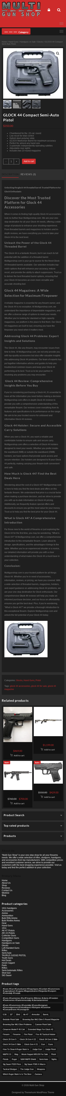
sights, (54, 1059)
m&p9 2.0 (7, 1054)
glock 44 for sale (39, 686)
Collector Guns (9, 935)
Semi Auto (6, 953)
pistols (5, 1059)
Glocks (40, 42)
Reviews (6, 888)
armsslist (36, 1014)
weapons (41, 1069)
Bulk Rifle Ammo (9, 918)
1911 (4, 928)
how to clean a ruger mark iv (16, 1049)
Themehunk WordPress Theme (39, 1092)
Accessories (7, 910)
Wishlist (5, 893)
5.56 (5, 1014)
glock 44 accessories (20, 686)
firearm (6, 1034)
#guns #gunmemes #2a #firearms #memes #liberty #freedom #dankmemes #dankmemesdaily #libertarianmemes (30, 999)
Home (4, 42)
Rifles (4, 950)
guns (50, 1044)
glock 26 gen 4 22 (28, 1039)
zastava (38, 1074)
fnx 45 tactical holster (45, 1034)
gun (43, 1044)
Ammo (5, 913)
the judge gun (27, 1069)
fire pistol (28, 1034)
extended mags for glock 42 (40, 1029)
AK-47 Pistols (8, 930)
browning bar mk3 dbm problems (17, 1024)
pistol (53, 1054)
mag (16, 1054)
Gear (4, 923)
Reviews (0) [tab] (28, 174)
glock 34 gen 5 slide (12, 1044)
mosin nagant (8, 963)
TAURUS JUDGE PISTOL (14, 955)
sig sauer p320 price (12, 1064)
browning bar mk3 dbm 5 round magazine (41, 1019)
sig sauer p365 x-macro (34, 1064)
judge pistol (50, 1049)
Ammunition (7, 915)
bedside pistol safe (11, 1019)
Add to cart (29, 161)
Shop (4, 885)
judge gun (37, 1049)
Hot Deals (6, 960)
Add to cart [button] (19, 755)
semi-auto (43, 1059)
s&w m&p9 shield (28, 1059)
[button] (58, 53)
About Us (6, 883)
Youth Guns (7, 958)
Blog (4, 895)
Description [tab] (10, 174)
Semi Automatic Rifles (12, 970)
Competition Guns (10, 938)
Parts (4, 965)
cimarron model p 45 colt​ (14, 1029)
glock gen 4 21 (31, 1044)
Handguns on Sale (28, 42)
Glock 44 (24, 596)
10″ (11, 1014)
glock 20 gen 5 (9, 1039)
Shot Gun (6, 973)
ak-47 (25, 1014)
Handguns (7, 940)
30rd (18, 1014)
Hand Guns (13, 42)
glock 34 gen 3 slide (48, 1039)
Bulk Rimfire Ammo (11, 920)
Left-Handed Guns (10, 948)
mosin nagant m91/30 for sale (34, 1054)
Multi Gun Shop (36, 1085)
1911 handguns (9, 908)
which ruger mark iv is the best (17, 1074)
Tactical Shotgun (10, 1069)
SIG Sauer (7, 975)
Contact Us (7, 890)
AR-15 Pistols (8, 933)
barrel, (46, 1014)
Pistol (38, 680)
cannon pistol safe (43, 1024)
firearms (17, 1034)
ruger (14, 1059)
